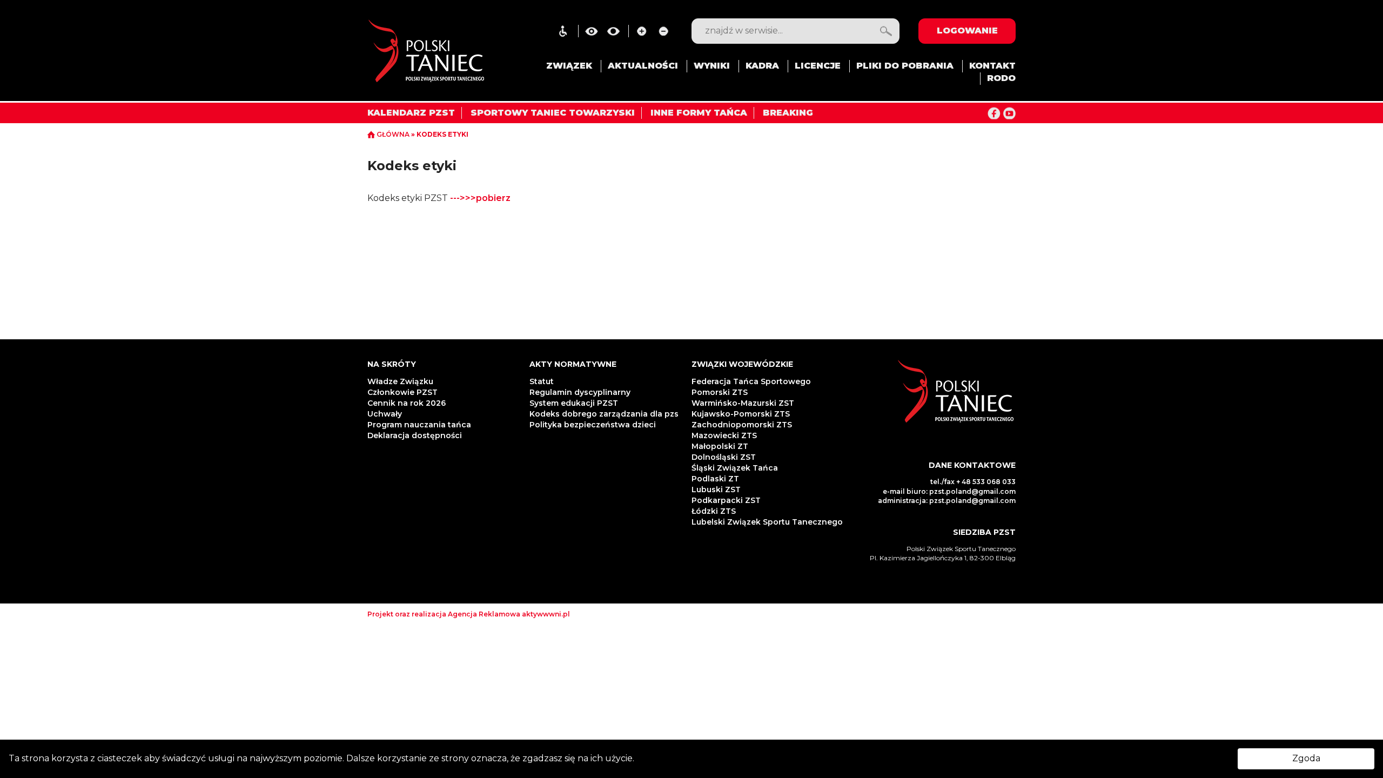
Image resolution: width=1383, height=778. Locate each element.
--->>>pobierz (480, 198)
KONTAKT (992, 66)
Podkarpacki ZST (726, 500)
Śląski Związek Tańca (735, 468)
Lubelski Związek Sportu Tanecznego (767, 522)
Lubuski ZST (716, 489)
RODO (1001, 78)
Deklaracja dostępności (415, 435)
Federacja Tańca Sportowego (751, 381)
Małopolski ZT (720, 446)
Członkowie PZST (402, 392)
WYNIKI (712, 66)
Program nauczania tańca (419, 425)
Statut (541, 381)
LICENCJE (818, 66)
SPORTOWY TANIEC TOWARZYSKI (553, 113)
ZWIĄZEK (569, 66)
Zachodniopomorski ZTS (742, 425)
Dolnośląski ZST (724, 457)
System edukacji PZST (573, 403)
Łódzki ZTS (714, 511)
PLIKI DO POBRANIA (905, 66)
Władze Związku (400, 381)
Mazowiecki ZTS (724, 435)
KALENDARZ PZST (411, 113)
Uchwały (385, 414)
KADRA (762, 66)
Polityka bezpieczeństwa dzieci (593, 425)
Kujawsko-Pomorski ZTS (741, 414)
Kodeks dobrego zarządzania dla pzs (604, 414)
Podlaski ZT (715, 479)
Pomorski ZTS (720, 392)
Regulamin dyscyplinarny (579, 392)
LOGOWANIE (967, 30)
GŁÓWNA (393, 134)
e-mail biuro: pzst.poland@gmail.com (949, 491)
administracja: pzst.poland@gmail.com (947, 501)
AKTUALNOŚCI (643, 66)
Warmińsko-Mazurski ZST (743, 403)
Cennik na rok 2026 (406, 403)
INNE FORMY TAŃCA (698, 113)
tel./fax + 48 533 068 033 (973, 482)
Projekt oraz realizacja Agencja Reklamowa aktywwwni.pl (468, 614)
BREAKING (788, 113)
